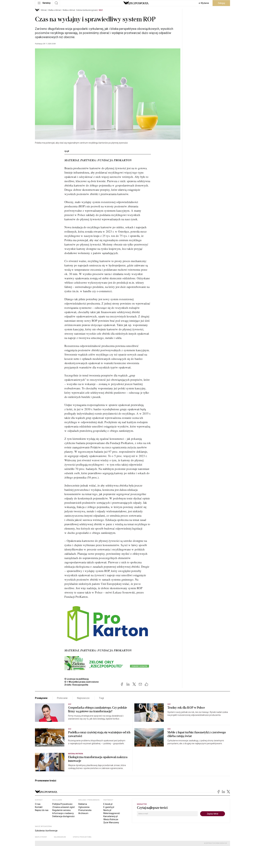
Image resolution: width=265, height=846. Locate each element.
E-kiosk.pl (107, 804)
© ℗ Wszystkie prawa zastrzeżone (81, 682)
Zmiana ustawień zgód (63, 807)
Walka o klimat (54, 10)
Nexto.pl (107, 810)
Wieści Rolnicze (110, 819)
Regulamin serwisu (61, 810)
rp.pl (66, 151)
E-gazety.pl (108, 807)
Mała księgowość (111, 813)
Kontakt (38, 807)
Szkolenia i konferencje (46, 830)
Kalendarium (60, 837)
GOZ (101, 10)
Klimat (43, 10)
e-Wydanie (204, 3)
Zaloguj (221, 3)
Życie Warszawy (111, 822)
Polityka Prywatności (62, 804)
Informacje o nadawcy (63, 813)
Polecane (62, 698)
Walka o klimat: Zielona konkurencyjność (80, 10)
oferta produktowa (82, 837)
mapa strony (41, 837)
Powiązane (41, 698)
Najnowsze (83, 698)
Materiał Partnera (75, 754)
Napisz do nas (41, 810)
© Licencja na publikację (76, 679)
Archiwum (83, 813)
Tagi (101, 698)
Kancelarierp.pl (110, 816)
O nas (37, 804)
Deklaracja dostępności (63, 816)
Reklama (82, 804)
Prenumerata (84, 810)
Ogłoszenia (83, 807)
